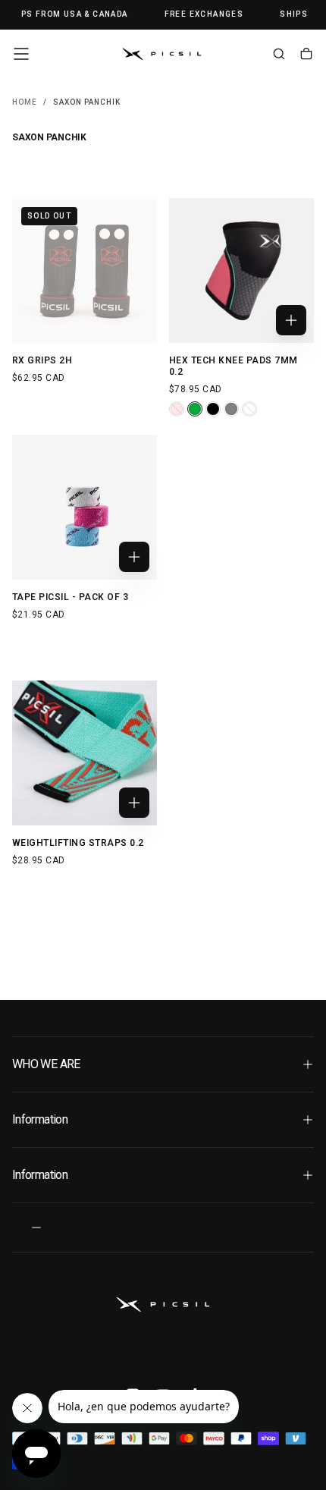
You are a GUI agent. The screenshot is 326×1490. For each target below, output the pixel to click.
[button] (21, 54)
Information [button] (39, 1119)
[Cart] (306, 55)
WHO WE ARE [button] (46, 1064)
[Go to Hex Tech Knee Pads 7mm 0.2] (241, 270)
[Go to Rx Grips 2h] (84, 270)
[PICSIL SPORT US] (163, 1304)
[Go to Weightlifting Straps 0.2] (84, 753)
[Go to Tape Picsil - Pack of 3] (84, 507)
